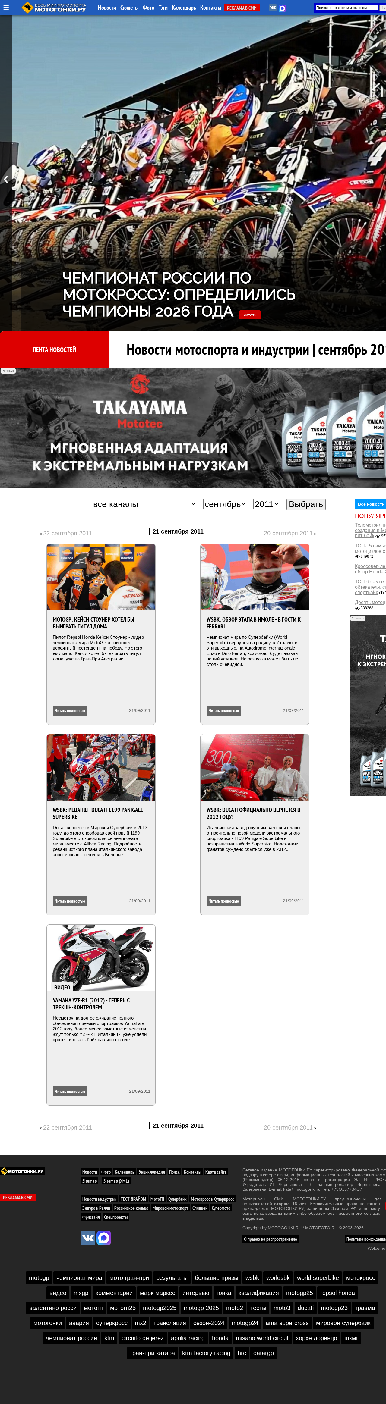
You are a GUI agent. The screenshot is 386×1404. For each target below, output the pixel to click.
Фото (148, 7)
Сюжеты (129, 7)
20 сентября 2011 (288, 533)
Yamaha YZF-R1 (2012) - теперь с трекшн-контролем (91, 1003)
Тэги (163, 7)
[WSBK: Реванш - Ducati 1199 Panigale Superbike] (101, 767)
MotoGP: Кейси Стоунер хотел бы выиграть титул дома (93, 623)
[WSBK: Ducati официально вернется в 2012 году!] (255, 767)
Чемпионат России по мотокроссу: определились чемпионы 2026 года (179, 294)
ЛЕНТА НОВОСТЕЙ (54, 350)
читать (250, 314)
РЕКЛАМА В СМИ (242, 8)
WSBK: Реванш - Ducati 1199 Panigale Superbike (98, 813)
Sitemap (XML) (116, 1181)
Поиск (174, 1172)
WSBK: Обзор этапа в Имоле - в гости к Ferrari (254, 623)
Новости (107, 7)
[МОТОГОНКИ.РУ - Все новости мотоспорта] (54, 12)
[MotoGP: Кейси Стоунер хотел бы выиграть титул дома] (101, 577)
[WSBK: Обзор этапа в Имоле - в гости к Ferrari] (255, 577)
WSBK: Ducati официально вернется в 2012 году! (253, 813)
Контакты (210, 7)
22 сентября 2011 (67, 533)
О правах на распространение (270, 1239)
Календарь (184, 7)
